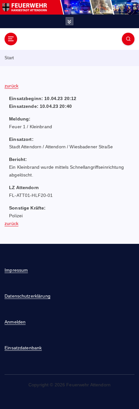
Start (9, 57)
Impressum (16, 270)
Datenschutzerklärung (27, 296)
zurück (11, 85)
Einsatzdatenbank (23, 347)
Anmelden (15, 321)
